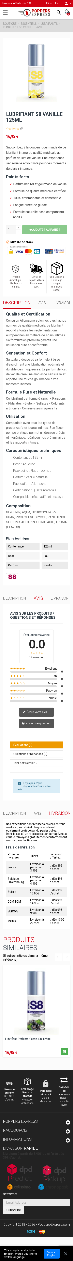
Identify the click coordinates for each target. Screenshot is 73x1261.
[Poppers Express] (35, 13)
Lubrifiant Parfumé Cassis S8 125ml (27, 1039)
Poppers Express (20, 1121)
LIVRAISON (63, 303)
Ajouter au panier (46, 229)
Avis (42, 303)
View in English (51, 1253)
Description (17, 302)
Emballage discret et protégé (27, 1092)
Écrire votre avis (36, 712)
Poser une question (37, 723)
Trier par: (19, 763)
